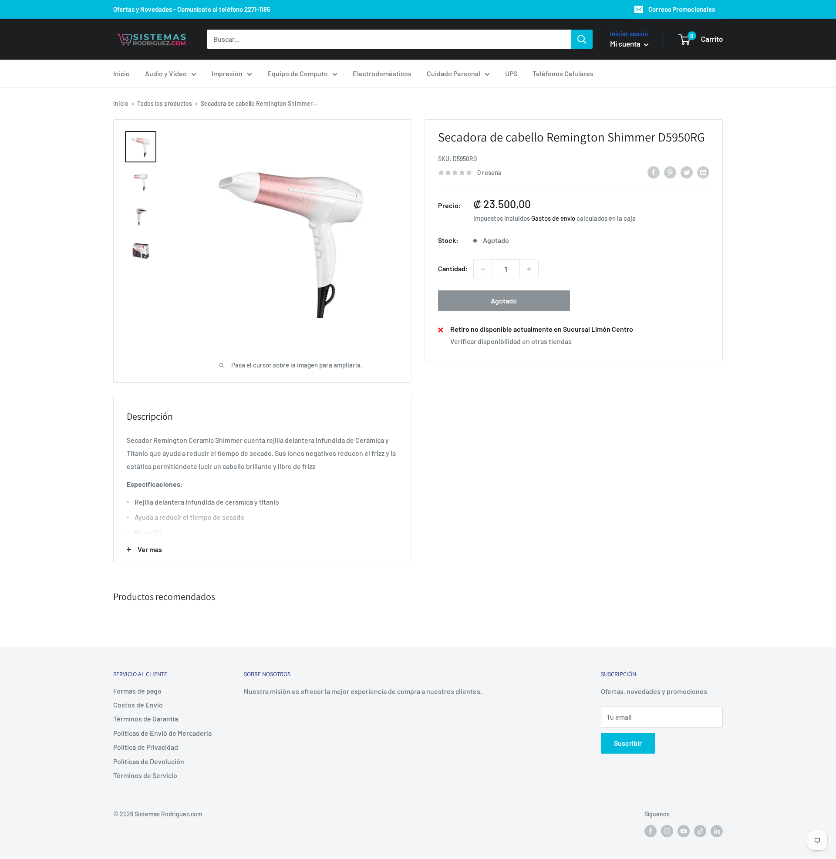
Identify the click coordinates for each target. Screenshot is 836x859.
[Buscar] (582, 39)
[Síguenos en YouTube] (684, 831)
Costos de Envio (138, 705)
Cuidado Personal (453, 73)
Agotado (504, 301)
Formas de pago (137, 691)
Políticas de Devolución (148, 761)
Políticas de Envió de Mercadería (162, 733)
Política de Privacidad (145, 747)
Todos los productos (164, 103)
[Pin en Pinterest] (670, 172)
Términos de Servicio (145, 775)
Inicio (121, 73)
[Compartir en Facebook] (653, 172)
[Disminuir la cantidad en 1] (483, 269)
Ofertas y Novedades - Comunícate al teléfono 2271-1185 (191, 9)
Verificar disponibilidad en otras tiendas (511, 341)
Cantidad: (453, 269)
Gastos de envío (553, 218)
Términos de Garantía (145, 718)
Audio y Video (166, 73)
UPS (511, 73)
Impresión (227, 73)
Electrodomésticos (382, 73)
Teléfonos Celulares (563, 73)
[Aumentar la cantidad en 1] (529, 269)
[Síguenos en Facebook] (650, 831)
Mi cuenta (626, 43)
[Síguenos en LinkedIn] (717, 831)
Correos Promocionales (681, 9)
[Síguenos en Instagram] (667, 831)
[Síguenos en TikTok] (700, 831)
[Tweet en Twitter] (687, 172)
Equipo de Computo (297, 73)
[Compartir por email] (703, 172)
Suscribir (628, 743)
